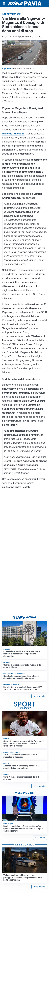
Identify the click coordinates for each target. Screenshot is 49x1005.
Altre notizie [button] (39, 696)
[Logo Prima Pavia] (24, 3)
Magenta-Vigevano (13, 133)
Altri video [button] (40, 837)
